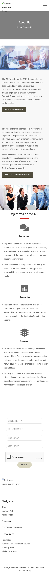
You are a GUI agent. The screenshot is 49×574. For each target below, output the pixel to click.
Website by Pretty (25, 570)
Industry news (8, 547)
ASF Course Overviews (12, 527)
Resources (6, 540)
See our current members (17, 175)
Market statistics (9, 551)
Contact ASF (7, 511)
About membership (14, 109)
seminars (27, 312)
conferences (37, 312)
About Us (6, 507)
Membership (7, 515)
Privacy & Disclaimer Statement (15, 568)
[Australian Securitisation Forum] (10, 7)
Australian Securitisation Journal (16, 544)
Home (19, 27)
